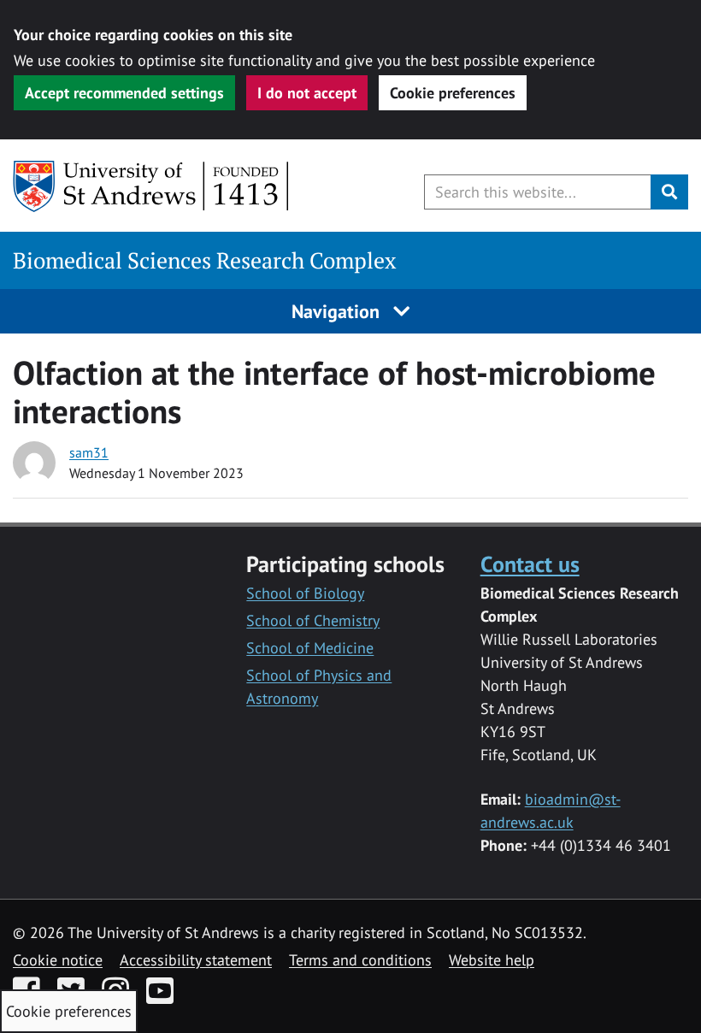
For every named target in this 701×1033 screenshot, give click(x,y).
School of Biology (305, 593)
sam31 (89, 452)
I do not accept (306, 93)
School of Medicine (310, 648)
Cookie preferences (452, 93)
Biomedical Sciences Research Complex (205, 260)
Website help (491, 960)
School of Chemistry (313, 620)
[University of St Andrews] (152, 186)
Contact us (530, 563)
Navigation (338, 311)
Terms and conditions (360, 960)
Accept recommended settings (124, 93)
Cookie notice (58, 960)
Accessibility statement (196, 960)
